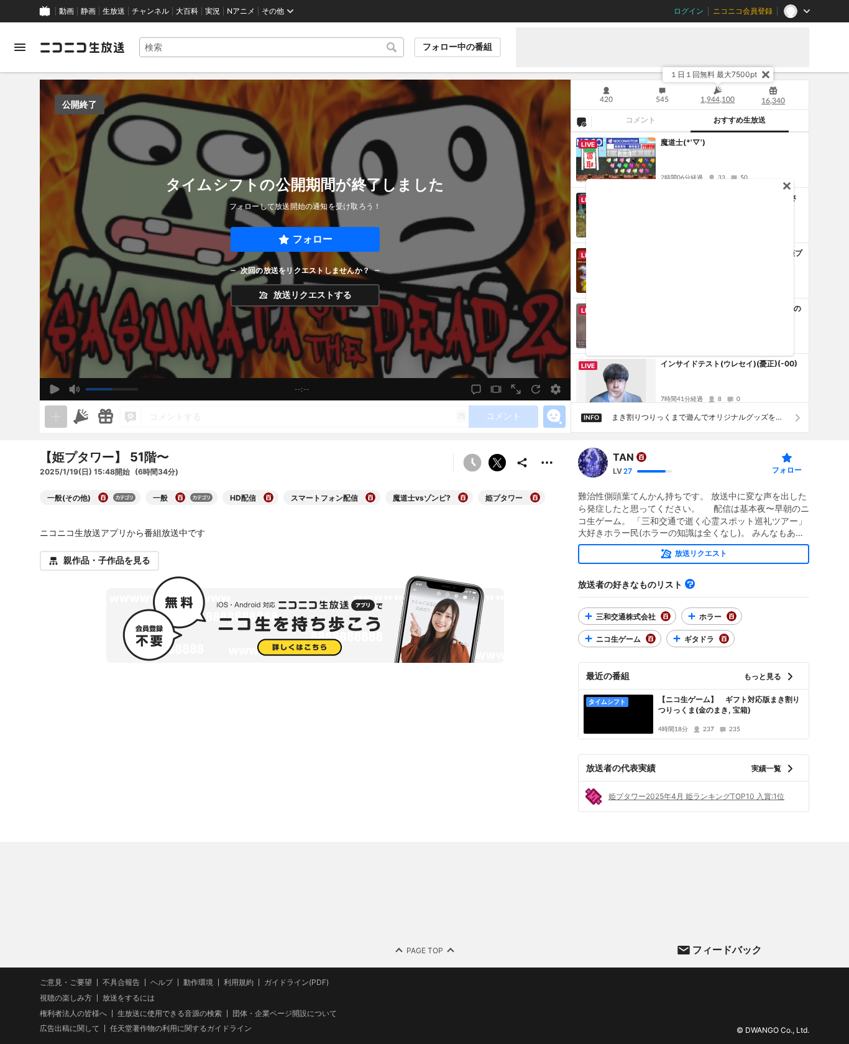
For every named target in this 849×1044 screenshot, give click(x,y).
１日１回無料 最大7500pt (713, 74)
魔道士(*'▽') (683, 142)
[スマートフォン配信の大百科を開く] (370, 497)
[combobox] (271, 47)
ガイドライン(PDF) (296, 982)
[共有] (522, 462)
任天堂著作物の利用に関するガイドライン (181, 1029)
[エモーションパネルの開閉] (554, 416)
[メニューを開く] (19, 47)
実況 (212, 11)
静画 (88, 11)
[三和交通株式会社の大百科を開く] (666, 616)
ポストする (497, 462)
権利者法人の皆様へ (73, 1013)
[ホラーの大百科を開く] (732, 616)
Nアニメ (241, 11)
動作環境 (198, 982)
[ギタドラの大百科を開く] (724, 639)
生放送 (114, 11)
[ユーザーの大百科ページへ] (641, 457)
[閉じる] (765, 74)
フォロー (313, 239)
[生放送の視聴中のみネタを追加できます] (56, 416)
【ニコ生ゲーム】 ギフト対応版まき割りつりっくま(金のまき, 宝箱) (729, 704)
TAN (623, 457)
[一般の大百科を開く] (180, 497)
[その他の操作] (547, 462)
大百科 (187, 11)
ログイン (689, 11)
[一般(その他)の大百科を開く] (103, 497)
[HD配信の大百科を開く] (268, 497)
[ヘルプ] (690, 584)
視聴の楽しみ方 (66, 997)
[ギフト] (105, 416)
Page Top (424, 950)
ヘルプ (161, 982)
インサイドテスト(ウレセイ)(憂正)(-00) (729, 363)
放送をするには (129, 998)
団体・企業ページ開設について (284, 1013)
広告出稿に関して (69, 1028)
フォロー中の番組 (457, 47)
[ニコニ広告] (81, 416)
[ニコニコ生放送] (82, 47)
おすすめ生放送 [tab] (740, 120)
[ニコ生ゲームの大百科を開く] (651, 639)
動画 (66, 11)
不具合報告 (121, 982)
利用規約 (239, 982)
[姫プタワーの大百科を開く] (535, 497)
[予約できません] (472, 462)
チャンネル (150, 11)
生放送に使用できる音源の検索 (169, 1013)
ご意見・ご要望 (66, 982)
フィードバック (727, 949)
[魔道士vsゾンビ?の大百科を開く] (463, 497)
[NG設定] (581, 121)
